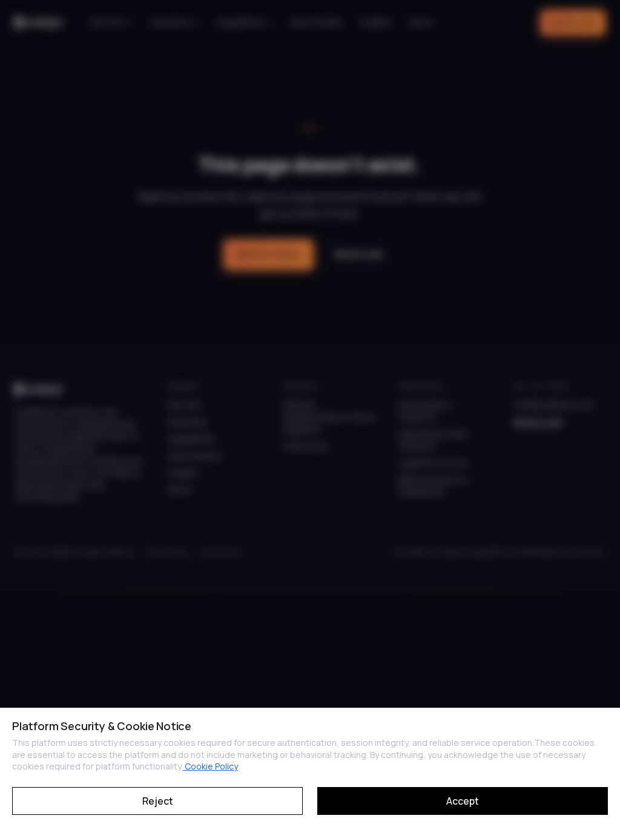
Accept (462, 801)
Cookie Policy (210, 766)
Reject (157, 801)
